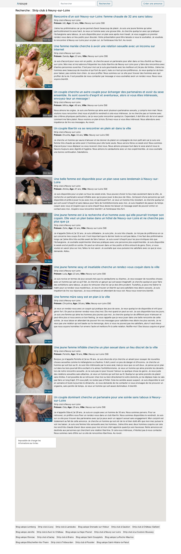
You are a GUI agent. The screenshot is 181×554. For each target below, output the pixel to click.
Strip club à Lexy (45, 527)
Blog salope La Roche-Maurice (119, 537)
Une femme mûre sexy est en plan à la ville (82, 296)
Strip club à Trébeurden (62, 542)
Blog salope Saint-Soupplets (89, 537)
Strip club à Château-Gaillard (145, 527)
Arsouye (22, 3)
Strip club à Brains (65, 537)
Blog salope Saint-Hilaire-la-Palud (113, 542)
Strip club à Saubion (120, 527)
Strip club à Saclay (45, 537)
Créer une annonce (152, 3)
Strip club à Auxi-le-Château (50, 532)
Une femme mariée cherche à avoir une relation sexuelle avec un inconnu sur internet (104, 47)
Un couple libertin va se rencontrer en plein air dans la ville (92, 128)
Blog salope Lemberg (26, 527)
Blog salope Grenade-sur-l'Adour (93, 527)
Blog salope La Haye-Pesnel (79, 532)
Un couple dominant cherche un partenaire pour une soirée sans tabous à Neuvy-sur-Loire (108, 399)
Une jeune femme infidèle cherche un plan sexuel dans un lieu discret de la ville (106, 347)
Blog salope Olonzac (25, 537)
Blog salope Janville (25, 532)
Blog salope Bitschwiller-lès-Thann (32, 542)
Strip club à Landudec (66, 527)
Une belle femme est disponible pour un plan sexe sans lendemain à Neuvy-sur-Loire (106, 180)
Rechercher (104, 3)
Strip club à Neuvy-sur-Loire (107, 532)
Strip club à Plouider (84, 542)
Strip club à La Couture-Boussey (138, 532)
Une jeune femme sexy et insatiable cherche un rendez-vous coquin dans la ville (106, 267)
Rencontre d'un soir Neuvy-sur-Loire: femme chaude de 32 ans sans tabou (103, 16)
